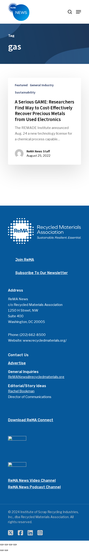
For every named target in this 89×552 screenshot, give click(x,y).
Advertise (17, 363)
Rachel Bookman (21, 391)
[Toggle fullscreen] (10, 544)
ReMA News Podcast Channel (34, 487)
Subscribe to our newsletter (41, 273)
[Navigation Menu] (78, 12)
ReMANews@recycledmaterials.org (36, 377)
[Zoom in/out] (15, 544)
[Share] (6, 544)
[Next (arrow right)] (6, 550)
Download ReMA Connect (30, 420)
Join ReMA (24, 259)
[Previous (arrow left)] (2, 550)
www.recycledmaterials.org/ (45, 340)
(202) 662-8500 (33, 335)
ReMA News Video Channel (32, 480)
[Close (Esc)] (2, 544)
